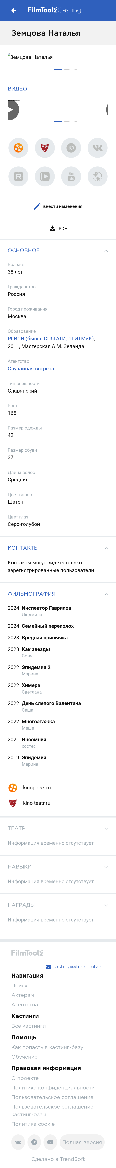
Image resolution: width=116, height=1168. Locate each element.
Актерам (22, 995)
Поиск (19, 985)
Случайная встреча (31, 368)
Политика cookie (33, 1124)
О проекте (25, 1078)
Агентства (24, 1004)
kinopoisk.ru (36, 788)
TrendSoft (72, 1159)
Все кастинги (28, 1026)
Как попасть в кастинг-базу (47, 1047)
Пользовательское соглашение (52, 1097)
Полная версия (82, 1142)
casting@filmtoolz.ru (78, 966)
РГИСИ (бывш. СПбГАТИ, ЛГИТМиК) (51, 339)
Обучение (24, 1056)
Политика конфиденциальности (53, 1087)
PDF (63, 228)
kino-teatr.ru (36, 803)
